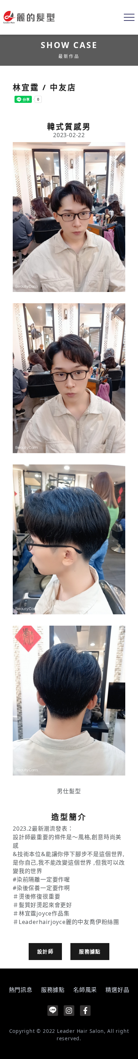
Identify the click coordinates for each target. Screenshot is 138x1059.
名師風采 (85, 990)
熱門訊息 (21, 990)
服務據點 (90, 951)
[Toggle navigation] (129, 17)
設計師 (45, 951)
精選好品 (117, 990)
